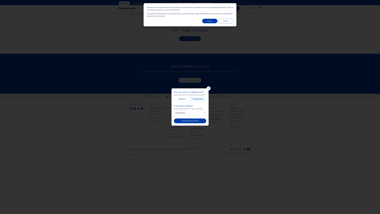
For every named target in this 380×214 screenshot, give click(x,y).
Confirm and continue (190, 121)
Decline (225, 21)
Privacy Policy (176, 10)
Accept (210, 21)
